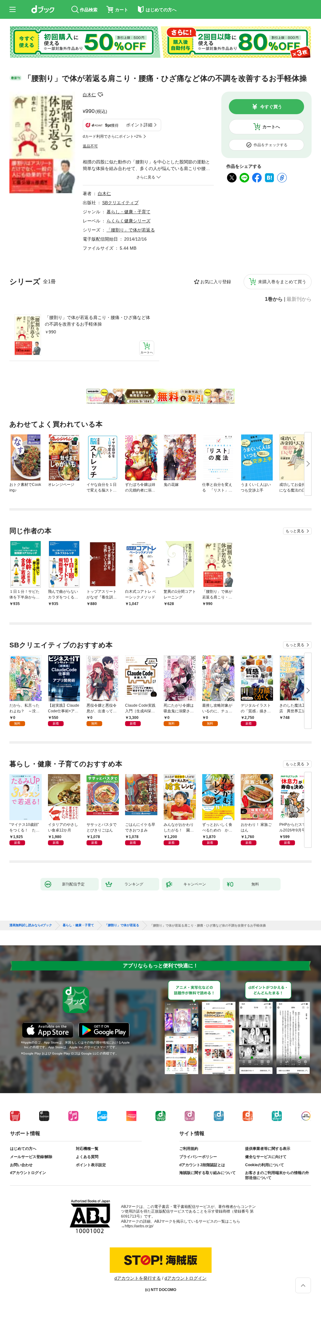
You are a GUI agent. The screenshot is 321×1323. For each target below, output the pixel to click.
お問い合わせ (21, 1165)
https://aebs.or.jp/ (139, 1226)
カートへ (271, 126)
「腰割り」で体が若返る (131, 229)
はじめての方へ (23, 1148)
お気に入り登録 (215, 281)
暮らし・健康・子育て (128, 211)
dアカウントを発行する (137, 1278)
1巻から (274, 299)
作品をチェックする (270, 145)
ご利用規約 (188, 1148)
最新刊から (299, 299)
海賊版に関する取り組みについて (207, 1173)
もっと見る (295, 531)
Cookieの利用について (264, 1165)
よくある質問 (87, 1157)
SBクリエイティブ (120, 202)
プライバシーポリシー (198, 1157)
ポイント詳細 (139, 124)
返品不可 (90, 146)
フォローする (100, 95)
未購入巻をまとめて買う (282, 281)
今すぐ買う (271, 106)
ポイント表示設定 (91, 1165)
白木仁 (89, 94)
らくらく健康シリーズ (128, 220)
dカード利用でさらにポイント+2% (112, 136)
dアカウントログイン (28, 1173)
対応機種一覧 (87, 1148)
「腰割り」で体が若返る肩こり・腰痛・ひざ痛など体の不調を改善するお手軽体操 (97, 321)
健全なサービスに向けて (266, 1157)
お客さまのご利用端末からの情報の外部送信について (277, 1175)
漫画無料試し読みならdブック (30, 925)
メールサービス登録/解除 (31, 1157)
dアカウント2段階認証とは (202, 1165)
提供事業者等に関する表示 (267, 1148)
